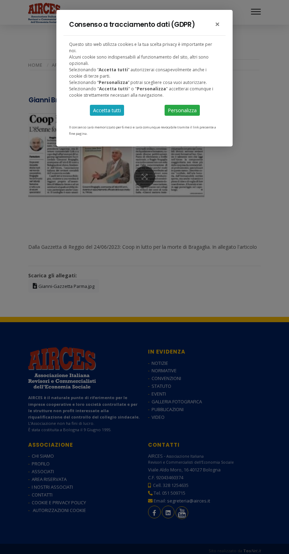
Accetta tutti (107, 110)
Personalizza (182, 110)
